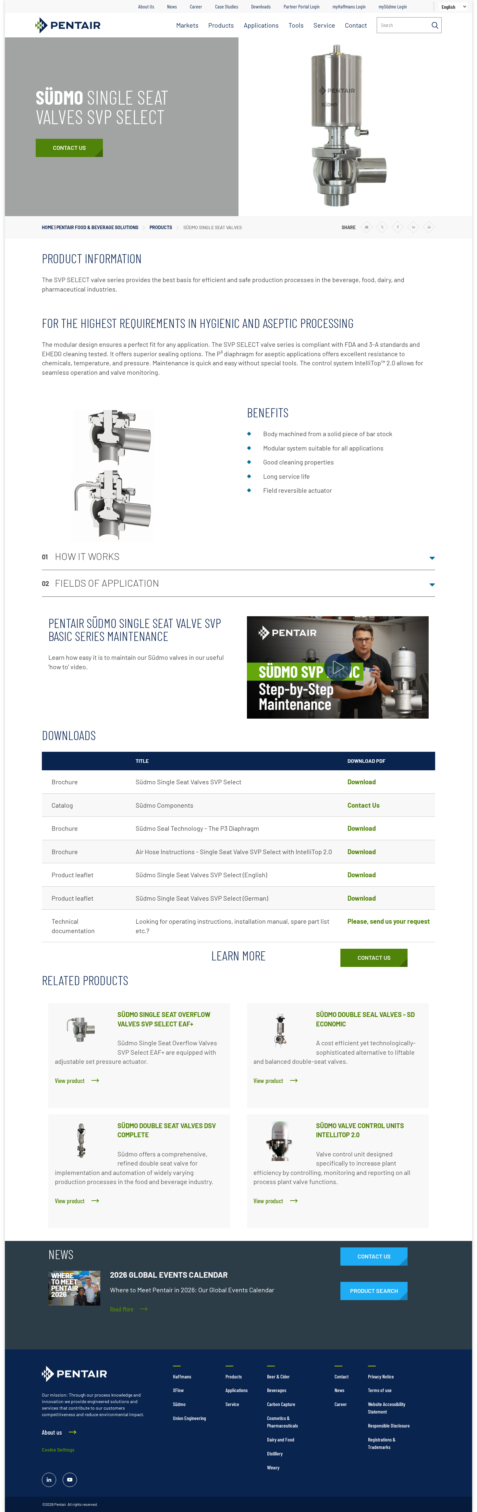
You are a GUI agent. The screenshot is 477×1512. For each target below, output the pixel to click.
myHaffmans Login (349, 6)
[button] (238, 556)
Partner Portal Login (302, 6)
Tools (296, 25)
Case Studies (226, 6)
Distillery (275, 1453)
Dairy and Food (280, 1439)
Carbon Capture (281, 1404)
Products (221, 25)
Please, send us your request (389, 921)
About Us (146, 6)
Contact (356, 25)
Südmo (179, 1404)
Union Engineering (189, 1418)
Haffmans (182, 1376)
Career (196, 6)
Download (362, 782)
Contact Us (364, 805)
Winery (273, 1467)
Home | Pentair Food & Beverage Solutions (90, 227)
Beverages (276, 1390)
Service (324, 25)
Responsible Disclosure (389, 1425)
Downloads (261, 6)
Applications (261, 25)
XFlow (178, 1390)
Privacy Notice (381, 1376)
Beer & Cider (278, 1376)
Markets (187, 25)
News (172, 6)
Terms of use (380, 1390)
